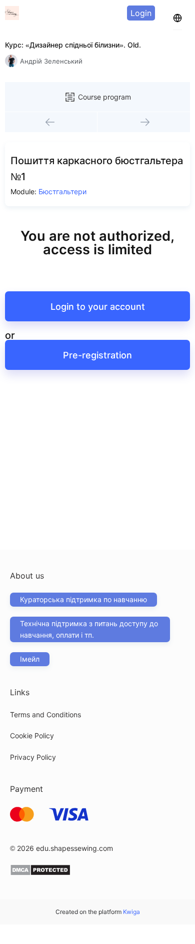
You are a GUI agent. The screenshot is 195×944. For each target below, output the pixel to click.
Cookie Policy (32, 735)
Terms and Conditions (45, 714)
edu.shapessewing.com (74, 848)
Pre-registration (97, 355)
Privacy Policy (33, 757)
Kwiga (131, 911)
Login (141, 13)
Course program (104, 97)
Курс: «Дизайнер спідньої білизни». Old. (73, 45)
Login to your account (97, 306)
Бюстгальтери (62, 191)
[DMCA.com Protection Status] (40, 873)
